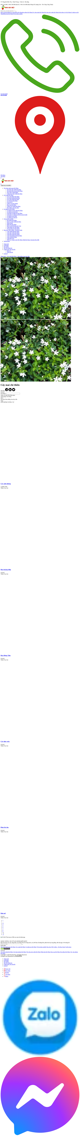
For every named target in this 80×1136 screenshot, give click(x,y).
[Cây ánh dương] (40, 480)
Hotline (7, 972)
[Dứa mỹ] (40, 910)
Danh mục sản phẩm (6, 185)
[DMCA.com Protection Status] (5, 949)
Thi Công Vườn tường (12, 192)
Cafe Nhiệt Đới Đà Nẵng (13, 231)
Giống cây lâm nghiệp (12, 203)
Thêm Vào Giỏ (4, 488)
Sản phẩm (7, 970)
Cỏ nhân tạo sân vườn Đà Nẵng (15, 210)
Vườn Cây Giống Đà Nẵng (13, 206)
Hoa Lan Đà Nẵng (5, 12)
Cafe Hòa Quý (10, 238)
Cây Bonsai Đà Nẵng (12, 200)
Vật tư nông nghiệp (17, 14)
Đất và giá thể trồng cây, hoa (14, 226)
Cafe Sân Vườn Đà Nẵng (13, 233)
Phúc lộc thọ (5, 827)
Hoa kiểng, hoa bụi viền (13, 207)
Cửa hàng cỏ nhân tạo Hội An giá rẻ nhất (17, 214)
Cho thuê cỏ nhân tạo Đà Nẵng (14, 213)
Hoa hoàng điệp (6, 569)
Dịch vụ (9, 251)
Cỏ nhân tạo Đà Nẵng (30, 947)
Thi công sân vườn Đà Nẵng (51, 12)
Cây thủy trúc (5, 741)
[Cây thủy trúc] (40, 738)
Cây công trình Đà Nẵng (38, 12)
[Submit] (22, 944)
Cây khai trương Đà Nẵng (13, 198)
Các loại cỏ (9, 202)
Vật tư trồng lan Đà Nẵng (13, 228)
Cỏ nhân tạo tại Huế (12, 216)
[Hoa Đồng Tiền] (40, 652)
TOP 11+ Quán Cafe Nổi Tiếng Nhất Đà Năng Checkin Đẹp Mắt (23, 240)
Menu (6, 976)
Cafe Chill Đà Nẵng (12, 237)
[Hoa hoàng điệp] (40, 566)
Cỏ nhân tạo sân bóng (12, 212)
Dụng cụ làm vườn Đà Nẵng (14, 221)
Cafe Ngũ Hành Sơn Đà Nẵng (14, 235)
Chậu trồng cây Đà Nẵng (64, 12)
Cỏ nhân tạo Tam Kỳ (12, 217)
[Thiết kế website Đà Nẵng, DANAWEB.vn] (18, 956)
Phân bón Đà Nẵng (8, 14)
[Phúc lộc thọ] (40, 824)
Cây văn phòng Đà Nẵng (16, 12)
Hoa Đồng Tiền (6, 655)
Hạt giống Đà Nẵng (27, 12)
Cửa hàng (7, 974)
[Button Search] (16, 11)
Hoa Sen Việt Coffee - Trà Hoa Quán (56, 947)
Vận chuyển (10, 252)
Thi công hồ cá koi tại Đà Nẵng (14, 191)
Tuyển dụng (68, 947)
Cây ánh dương (6, 484)
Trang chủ (3, 256)
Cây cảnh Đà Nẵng (11, 256)
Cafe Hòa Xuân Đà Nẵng (13, 234)
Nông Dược (10, 223)
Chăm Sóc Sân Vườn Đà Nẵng (14, 193)
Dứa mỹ (3, 913)
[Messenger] (40, 1134)
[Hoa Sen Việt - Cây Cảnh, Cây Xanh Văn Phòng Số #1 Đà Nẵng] (8, 9)
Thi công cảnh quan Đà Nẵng (8, 947)
